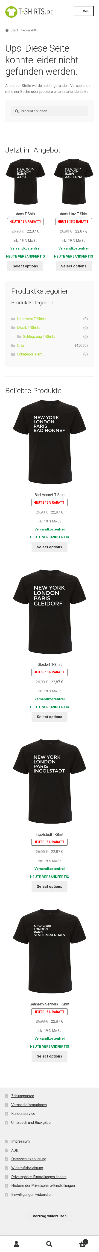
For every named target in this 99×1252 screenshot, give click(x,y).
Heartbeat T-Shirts (31, 319)
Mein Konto (16, 1244)
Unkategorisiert (29, 354)
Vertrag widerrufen (50, 1216)
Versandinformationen (29, 1105)
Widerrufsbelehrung (27, 1168)
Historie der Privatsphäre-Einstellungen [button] (43, 1185)
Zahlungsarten (22, 1096)
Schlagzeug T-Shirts (39, 336)
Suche (49, 1244)
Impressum (20, 1141)
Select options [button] (25, 266)
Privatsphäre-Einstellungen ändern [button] (39, 1177)
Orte (20, 345)
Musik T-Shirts (28, 327)
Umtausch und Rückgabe (31, 1122)
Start (14, 30)
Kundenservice (23, 1113)
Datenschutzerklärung (28, 1159)
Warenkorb (76, 1240)
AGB (14, 1150)
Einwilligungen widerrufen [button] (31, 1194)
